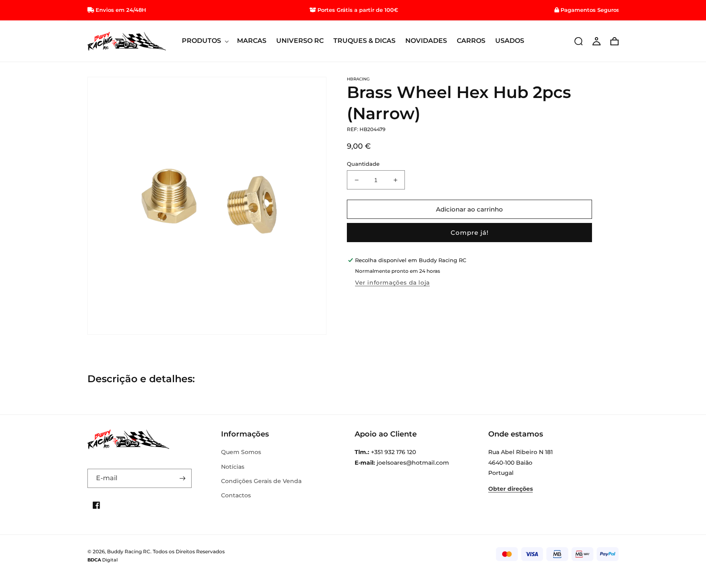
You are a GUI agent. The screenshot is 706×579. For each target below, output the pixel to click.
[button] (204, 41)
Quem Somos (241, 452)
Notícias (232, 466)
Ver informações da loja (392, 282)
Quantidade (363, 163)
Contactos (236, 495)
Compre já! (470, 232)
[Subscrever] (182, 478)
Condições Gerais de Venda (261, 481)
